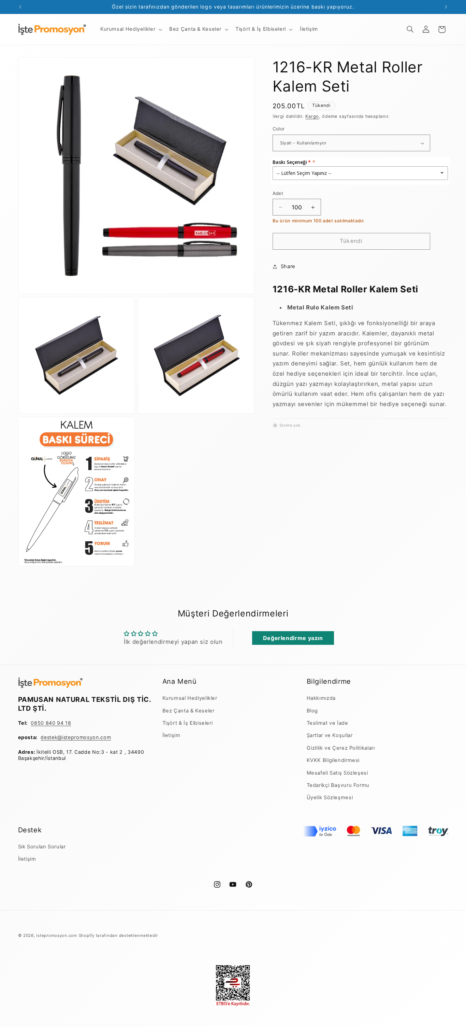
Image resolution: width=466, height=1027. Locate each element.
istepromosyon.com (56, 935)
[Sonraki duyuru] (445, 7)
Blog (312, 711)
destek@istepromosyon (70, 737)
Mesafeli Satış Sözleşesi (337, 773)
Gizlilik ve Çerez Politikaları (341, 748)
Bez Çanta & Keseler (188, 711)
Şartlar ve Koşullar (330, 735)
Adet (278, 193)
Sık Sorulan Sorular (42, 847)
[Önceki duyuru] (20, 7)
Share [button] (288, 266)
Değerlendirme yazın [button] (293, 638)
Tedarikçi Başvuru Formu (338, 785)
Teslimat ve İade (327, 723)
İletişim (171, 735)
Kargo (312, 116)
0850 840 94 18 (51, 723)
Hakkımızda (321, 698)
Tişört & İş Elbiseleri (187, 723)
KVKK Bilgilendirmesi (333, 760)
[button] (130, 29)
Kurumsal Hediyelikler (189, 698)
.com (105, 737)
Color (279, 129)
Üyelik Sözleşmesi (330, 797)
